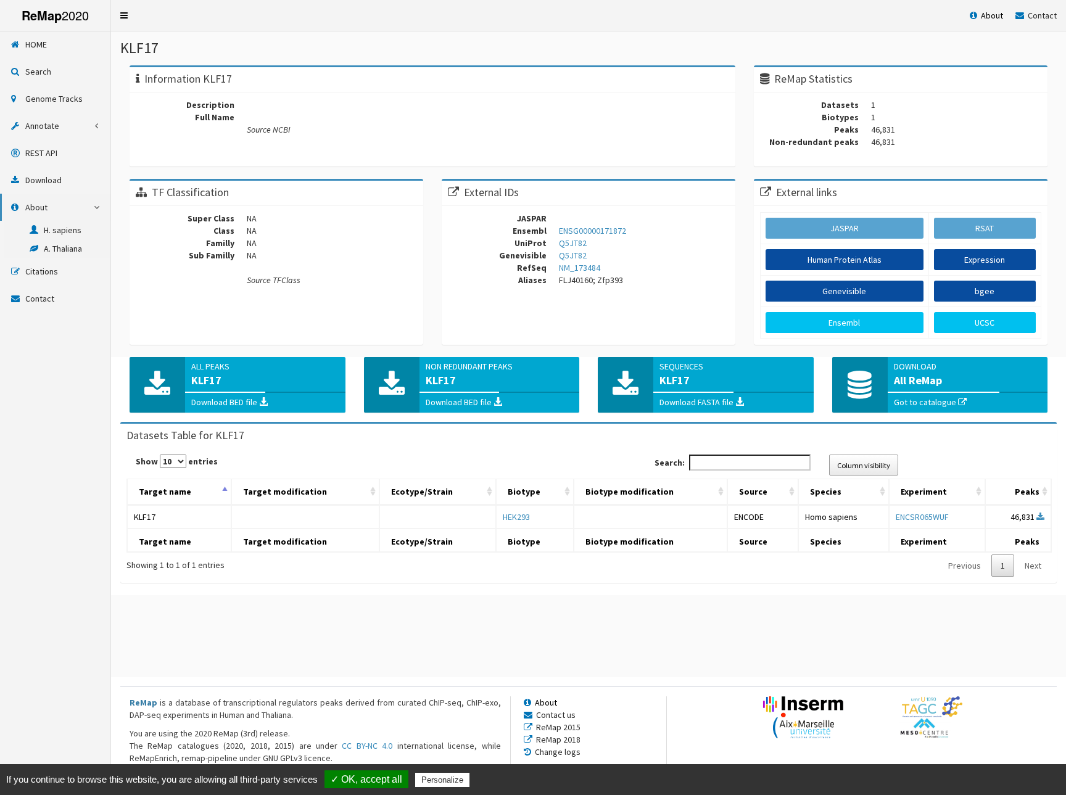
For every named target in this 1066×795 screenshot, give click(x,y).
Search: (670, 462)
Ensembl (844, 322)
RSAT (984, 228)
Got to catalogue (926, 402)
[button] (124, 15)
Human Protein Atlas (845, 259)
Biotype (524, 491)
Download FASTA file (697, 402)
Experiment (924, 491)
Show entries (177, 461)
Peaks (1027, 491)
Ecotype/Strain (422, 491)
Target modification (285, 491)
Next (1033, 565)
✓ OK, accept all (366, 779)
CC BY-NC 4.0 (367, 745)
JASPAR (844, 228)
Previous (964, 565)
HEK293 (516, 516)
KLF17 (144, 516)
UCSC (984, 322)
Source (753, 491)
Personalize (442, 780)
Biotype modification (629, 491)
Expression (984, 259)
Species (825, 491)
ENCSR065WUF (922, 516)
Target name (165, 491)
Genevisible (844, 291)
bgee (984, 291)
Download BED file (225, 402)
